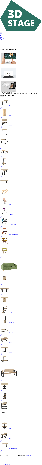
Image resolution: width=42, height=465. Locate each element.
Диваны (1, 35)
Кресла (1, 36)
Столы (1, 34)
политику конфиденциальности (28, 455)
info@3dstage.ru (1, 464)
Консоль (1, 39)
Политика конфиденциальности (6, 464)
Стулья (1, 33)
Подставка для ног (2, 38)
